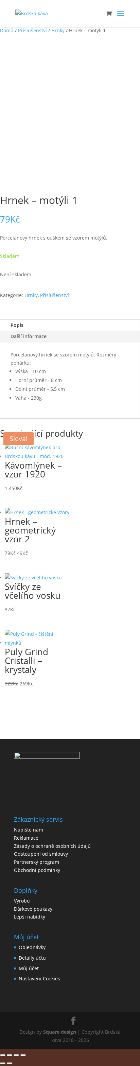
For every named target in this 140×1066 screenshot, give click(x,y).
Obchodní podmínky (37, 870)
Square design (59, 1032)
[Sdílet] (16, 1055)
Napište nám (28, 829)
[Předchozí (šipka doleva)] (2, 1063)
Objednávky (32, 947)
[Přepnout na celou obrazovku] (9, 1055)
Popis (17, 325)
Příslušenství (32, 30)
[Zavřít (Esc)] (23, 1055)
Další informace (29, 336)
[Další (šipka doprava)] (9, 1063)
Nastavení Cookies (39, 978)
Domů (7, 30)
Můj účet (29, 968)
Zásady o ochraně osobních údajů (52, 846)
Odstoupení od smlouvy (41, 854)
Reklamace (26, 838)
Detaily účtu (32, 958)
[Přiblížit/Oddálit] (2, 1055)
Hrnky (58, 30)
